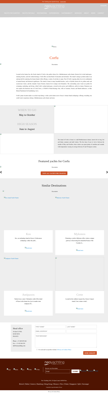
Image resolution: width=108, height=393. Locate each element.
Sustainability (67, 13)
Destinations (42, 13)
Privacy (60, 387)
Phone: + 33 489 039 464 (19, 341)
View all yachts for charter (54, 173)
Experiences (54, 13)
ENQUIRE (103, 6)
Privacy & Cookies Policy (64, 349)
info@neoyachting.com (19, 346)
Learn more (63, 1)
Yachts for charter (12, 13)
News (93, 13)
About (86, 13)
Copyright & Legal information (52, 387)
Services (78, 13)
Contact (101, 13)
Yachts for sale (28, 13)
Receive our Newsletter (51, 368)
